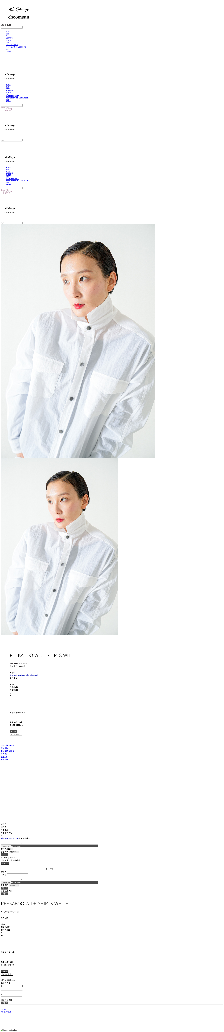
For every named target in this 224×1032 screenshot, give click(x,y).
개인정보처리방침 (6, 1012)
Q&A (7, 49)
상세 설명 (5, 748)
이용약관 (3, 1010)
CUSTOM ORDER (12, 45)
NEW (7, 33)
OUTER (8, 40)
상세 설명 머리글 (7, 745)
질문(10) (4, 756)
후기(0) (4, 753)
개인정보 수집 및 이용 (10, 838)
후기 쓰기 (5, 863)
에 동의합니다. (15, 838)
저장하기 (4, 855)
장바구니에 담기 (7, 974)
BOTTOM (9, 38)
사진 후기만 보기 (10, 857)
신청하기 (4, 1003)
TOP (7, 42)
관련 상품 (5, 759)
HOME (8, 31)
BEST (7, 36)
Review (8, 51)
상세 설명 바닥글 (7, 751)
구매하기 (4, 894)
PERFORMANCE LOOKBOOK (16, 47)
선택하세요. (14, 687)
